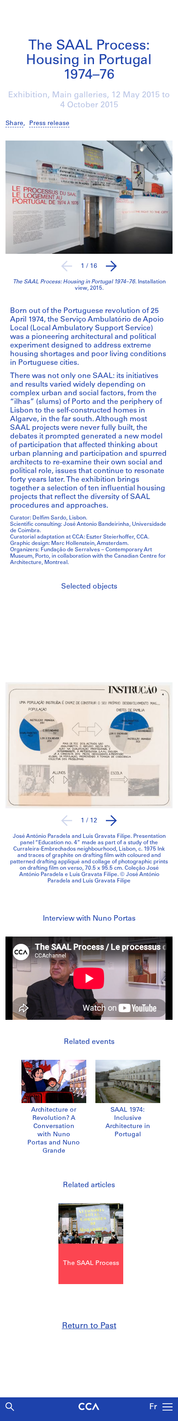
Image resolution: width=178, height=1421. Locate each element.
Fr (153, 1407)
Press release (49, 123)
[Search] (9, 1406)
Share (14, 123)
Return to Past (89, 1326)
